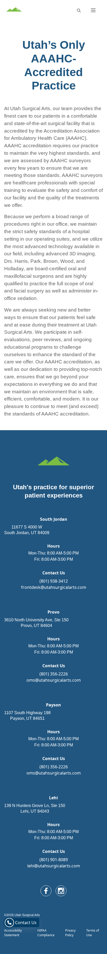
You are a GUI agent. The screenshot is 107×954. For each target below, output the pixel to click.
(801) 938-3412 (53, 581)
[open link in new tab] (46, 890)
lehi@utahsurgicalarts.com (53, 866)
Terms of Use (92, 932)
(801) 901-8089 (53, 859)
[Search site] (79, 10)
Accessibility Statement (13, 932)
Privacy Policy (70, 932)
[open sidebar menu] (93, 10)
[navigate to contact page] (9, 922)
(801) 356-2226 (53, 674)
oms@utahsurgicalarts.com (53, 680)
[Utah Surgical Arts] (14, 10)
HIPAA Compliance (46, 932)
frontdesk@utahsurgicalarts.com (53, 587)
